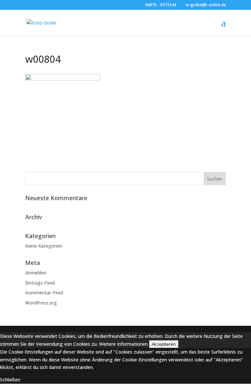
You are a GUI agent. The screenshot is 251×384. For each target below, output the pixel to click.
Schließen (10, 379)
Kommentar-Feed (44, 292)
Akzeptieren (164, 344)
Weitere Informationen (123, 344)
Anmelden (35, 273)
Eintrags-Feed (40, 283)
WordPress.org (41, 303)
